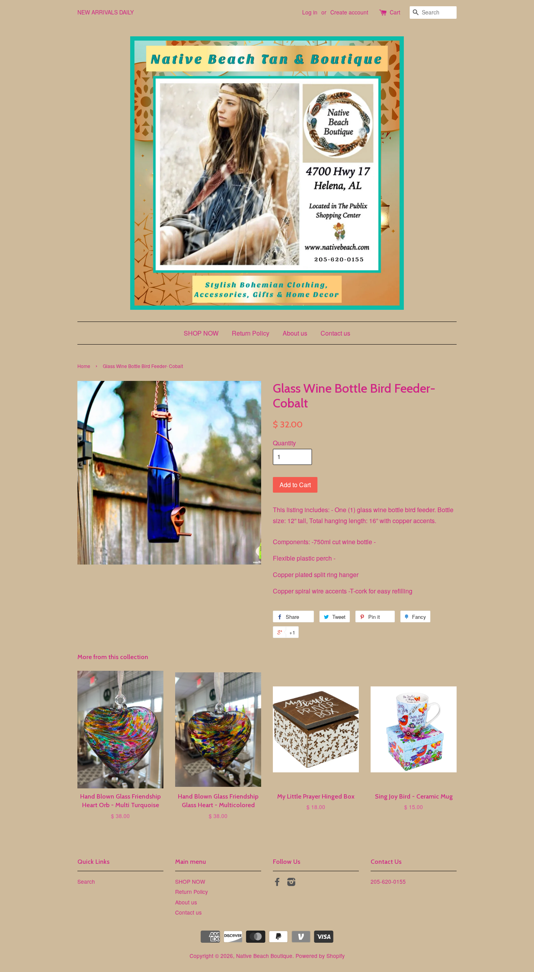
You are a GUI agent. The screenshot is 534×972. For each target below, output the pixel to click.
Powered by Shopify (320, 955)
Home (83, 366)
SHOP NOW (201, 333)
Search (86, 881)
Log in (309, 12)
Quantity (284, 442)
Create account (349, 12)
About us (295, 333)
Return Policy (250, 333)
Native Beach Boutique (264, 955)
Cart (395, 12)
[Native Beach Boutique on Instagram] (291, 883)
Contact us (335, 333)
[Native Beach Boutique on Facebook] (277, 883)
